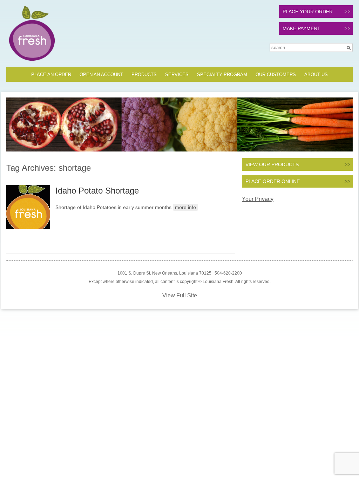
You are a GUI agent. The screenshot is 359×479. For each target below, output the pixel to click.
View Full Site (179, 295)
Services (177, 74)
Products (144, 74)
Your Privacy (257, 199)
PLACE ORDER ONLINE (272, 181)
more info (185, 207)
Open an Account (101, 74)
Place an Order (51, 74)
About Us (316, 74)
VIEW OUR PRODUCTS (272, 164)
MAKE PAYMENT (301, 28)
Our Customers (276, 74)
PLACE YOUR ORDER (308, 11)
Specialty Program (222, 74)
